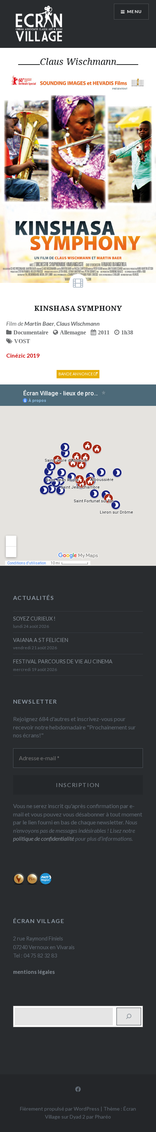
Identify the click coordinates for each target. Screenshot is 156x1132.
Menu (134, 11)
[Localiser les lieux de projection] (18, 883)
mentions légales (34, 972)
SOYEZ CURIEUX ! (34, 619)
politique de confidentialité (43, 838)
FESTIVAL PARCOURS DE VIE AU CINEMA (62, 661)
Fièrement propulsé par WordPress (59, 1109)
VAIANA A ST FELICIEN (40, 640)
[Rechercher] (128, 1016)
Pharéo (103, 1117)
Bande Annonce (76, 373)
